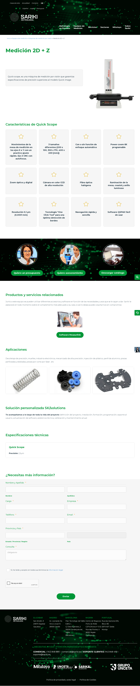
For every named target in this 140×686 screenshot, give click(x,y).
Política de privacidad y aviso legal (61, 680)
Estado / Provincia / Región (16, 541)
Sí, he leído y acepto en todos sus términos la (37, 570)
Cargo (10, 501)
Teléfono (11, 515)
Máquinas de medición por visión (40, 38)
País (69, 541)
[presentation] (22, 583)
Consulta (11, 547)
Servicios (92, 27)
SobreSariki (127, 27)
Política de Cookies (88, 680)
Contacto (35, 3)
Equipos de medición (19, 38)
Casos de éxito (15, 3)
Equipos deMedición (79, 27)
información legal (55, 570)
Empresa (72, 501)
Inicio (9, 38)
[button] (27, 273)
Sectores (104, 27)
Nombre (9, 496)
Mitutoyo (117, 27)
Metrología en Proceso (64, 27)
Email (71, 515)
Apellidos (71, 496)
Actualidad (26, 3)
